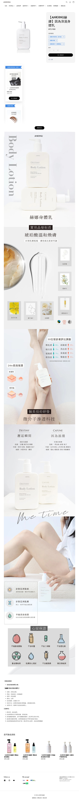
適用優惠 (51, 33)
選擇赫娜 (55, 6)
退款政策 (45, 798)
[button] (66, 2)
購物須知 (63, 6)
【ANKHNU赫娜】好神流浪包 (14, 88)
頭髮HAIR (33, 6)
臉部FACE (25, 6)
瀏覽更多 (39, 128)
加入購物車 (61, 55)
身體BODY (41, 6)
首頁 (6, 6)
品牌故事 (18, 6)
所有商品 (11, 6)
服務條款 (34, 798)
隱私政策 (39, 798)
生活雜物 (49, 6)
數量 (49, 47)
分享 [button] (52, 59)
